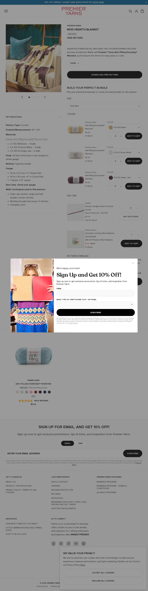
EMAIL (58, 289)
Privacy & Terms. (72, 323)
